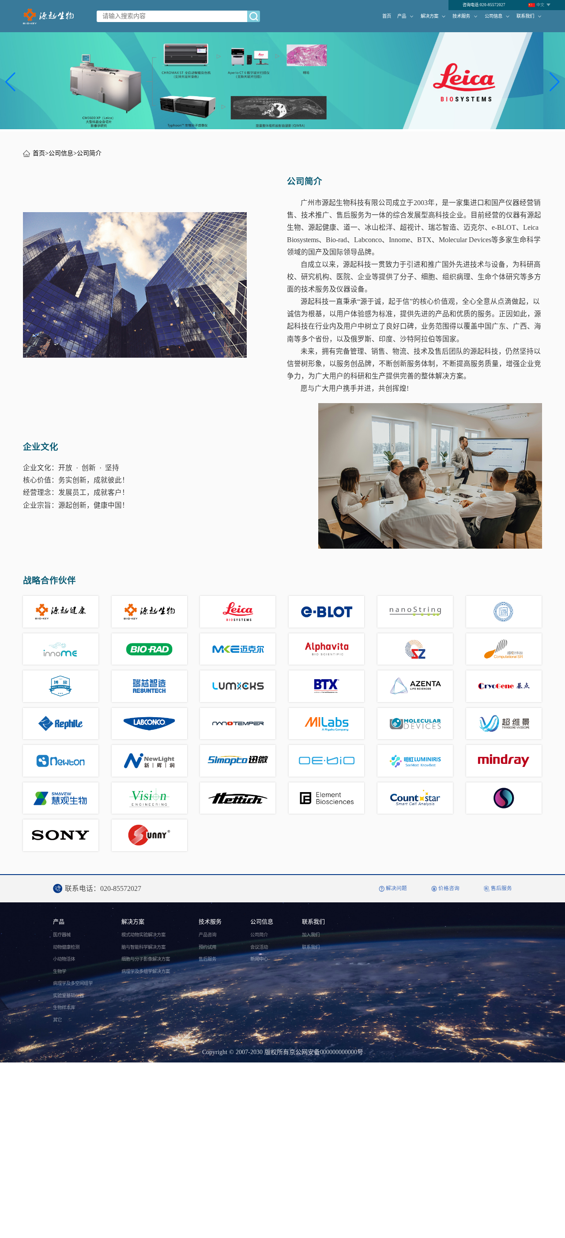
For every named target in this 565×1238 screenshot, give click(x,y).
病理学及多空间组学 (73, 983)
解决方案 (429, 16)
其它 (57, 1019)
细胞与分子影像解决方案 (145, 959)
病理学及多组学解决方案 (145, 971)
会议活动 (259, 947)
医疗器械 (62, 934)
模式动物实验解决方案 (143, 934)
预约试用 (207, 947)
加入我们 (311, 934)
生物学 (59, 971)
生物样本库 (64, 1007)
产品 (401, 16)
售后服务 (207, 959)
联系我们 (525, 16)
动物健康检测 (66, 947)
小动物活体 (64, 959)
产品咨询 (207, 934)
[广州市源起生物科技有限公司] (48, 16)
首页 (386, 16)
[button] (10, 82)
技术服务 (461, 16)
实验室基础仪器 (68, 995)
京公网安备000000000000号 (326, 1052)
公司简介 (89, 153)
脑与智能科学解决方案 (143, 947)
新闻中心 (259, 959)
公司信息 (493, 16)
